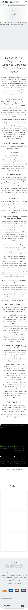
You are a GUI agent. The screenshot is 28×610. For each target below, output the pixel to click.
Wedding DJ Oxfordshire (15, 577)
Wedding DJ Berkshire (16, 575)
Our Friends (18, 583)
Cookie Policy (9, 598)
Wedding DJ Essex (14, 579)
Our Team (13, 583)
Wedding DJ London (6, 575)
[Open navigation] (26, 2)
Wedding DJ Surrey (22, 579)
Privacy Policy (4, 598)
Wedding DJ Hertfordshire (10, 580)
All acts (14, 10)
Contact (4, 407)
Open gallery (14, 469)
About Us (9, 583)
